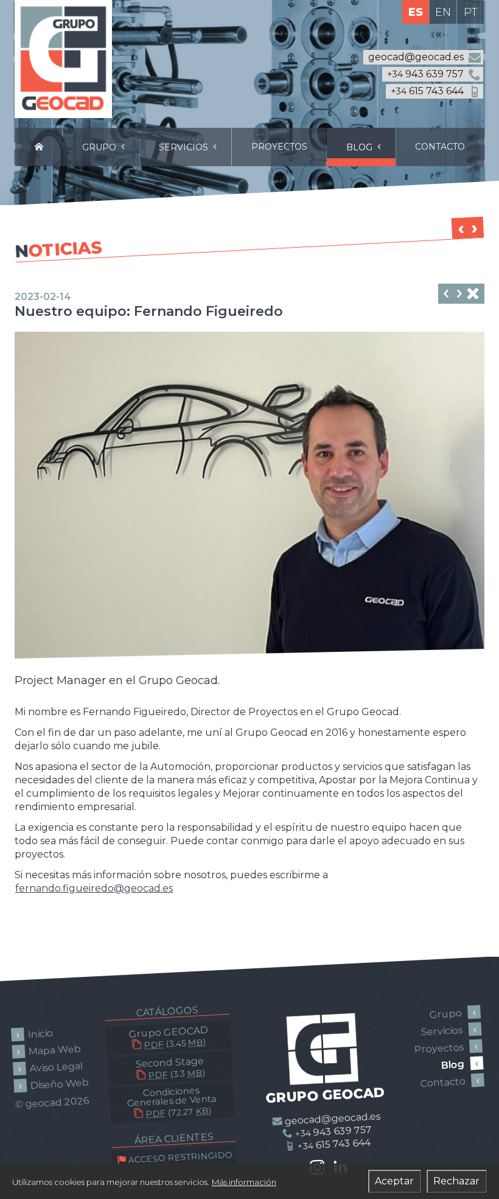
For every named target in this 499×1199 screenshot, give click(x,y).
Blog (360, 147)
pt (471, 12)
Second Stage (169, 1068)
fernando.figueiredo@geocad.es (94, 888)
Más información (244, 1182)
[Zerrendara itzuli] (473, 295)
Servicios (185, 147)
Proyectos (279, 146)
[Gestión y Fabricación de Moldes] (38, 147)
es (415, 12)
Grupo (100, 147)
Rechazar (456, 1181)
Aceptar (394, 1181)
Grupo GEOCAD (168, 1037)
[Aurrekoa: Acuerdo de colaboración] (446, 295)
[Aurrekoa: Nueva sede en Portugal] (459, 295)
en (443, 12)
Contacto (440, 146)
